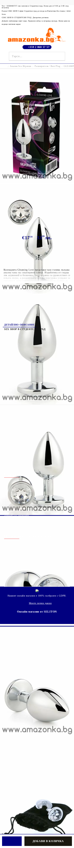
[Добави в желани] (12, 841)
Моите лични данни (40, 603)
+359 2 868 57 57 (39, 47)
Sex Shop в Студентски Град (24, 329)
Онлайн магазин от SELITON (37, 611)
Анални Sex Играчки (20, 66)
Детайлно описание (19, 325)
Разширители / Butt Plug (47, 66)
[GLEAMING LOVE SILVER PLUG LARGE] (37, 182)
